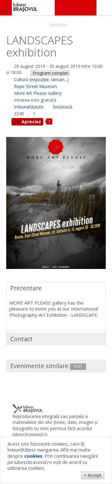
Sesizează (62, 107)
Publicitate (58, 24)
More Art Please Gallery (38, 93)
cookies (33, 456)
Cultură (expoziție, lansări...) (41, 79)
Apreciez (30, 122)
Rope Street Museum (35, 86)
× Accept (92, 475)
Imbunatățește (29, 107)
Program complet (50, 73)
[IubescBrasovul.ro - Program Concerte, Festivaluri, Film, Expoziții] (6, 7)
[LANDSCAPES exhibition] (56, 202)
